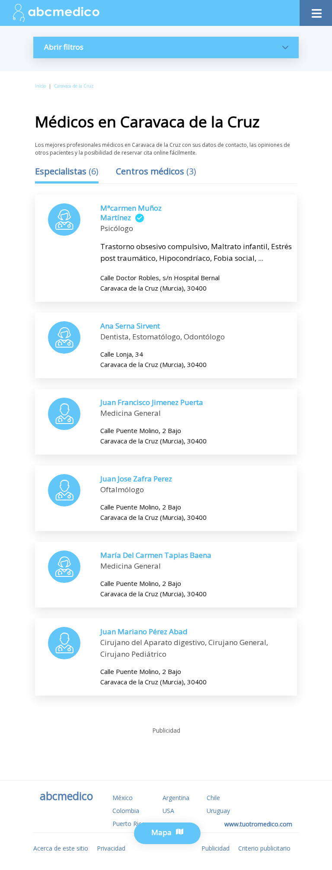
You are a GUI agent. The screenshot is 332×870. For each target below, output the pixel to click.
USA (168, 811)
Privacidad (111, 848)
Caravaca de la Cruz (74, 86)
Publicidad (215, 848)
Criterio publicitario (264, 848)
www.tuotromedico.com (258, 824)
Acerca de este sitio (60, 848)
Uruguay (218, 811)
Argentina (176, 798)
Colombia (125, 811)
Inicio (40, 86)
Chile (213, 798)
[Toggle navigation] (316, 11)
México (122, 798)
